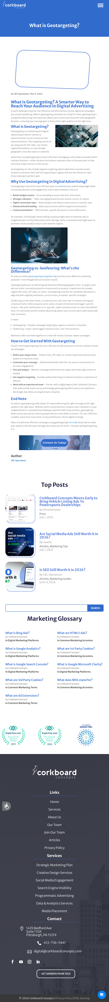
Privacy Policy (64, 998)
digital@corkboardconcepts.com (58, 951)
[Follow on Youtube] (21, 962)
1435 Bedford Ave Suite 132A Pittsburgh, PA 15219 (41, 931)
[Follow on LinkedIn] (38, 962)
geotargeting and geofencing (42, 276)
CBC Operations (21, 94)
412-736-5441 (55, 943)
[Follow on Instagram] (29, 962)
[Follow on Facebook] (12, 962)
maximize (62, 186)
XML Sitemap (82, 998)
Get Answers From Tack (55, 973)
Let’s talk (73, 422)
